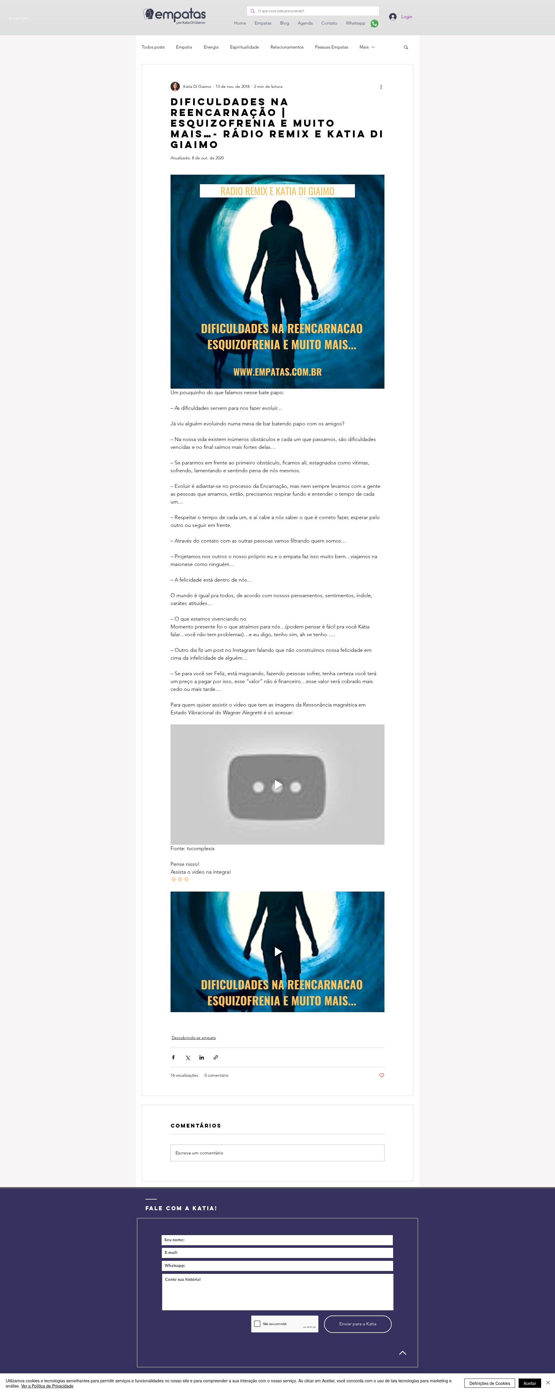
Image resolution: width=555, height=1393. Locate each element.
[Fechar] (548, 1383)
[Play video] (277, 784)
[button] (406, 47)
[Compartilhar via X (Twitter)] (187, 1057)
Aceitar (529, 1383)
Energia (211, 47)
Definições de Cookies (489, 1383)
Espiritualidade (244, 47)
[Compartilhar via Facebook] (173, 1057)
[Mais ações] (381, 86)
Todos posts (153, 47)
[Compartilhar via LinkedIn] (201, 1057)
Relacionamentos (287, 47)
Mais (364, 47)
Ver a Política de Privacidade (47, 1386)
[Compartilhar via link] (216, 1057)
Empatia (184, 47)
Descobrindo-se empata (194, 1037)
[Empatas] (374, 23)
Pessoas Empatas (331, 47)
